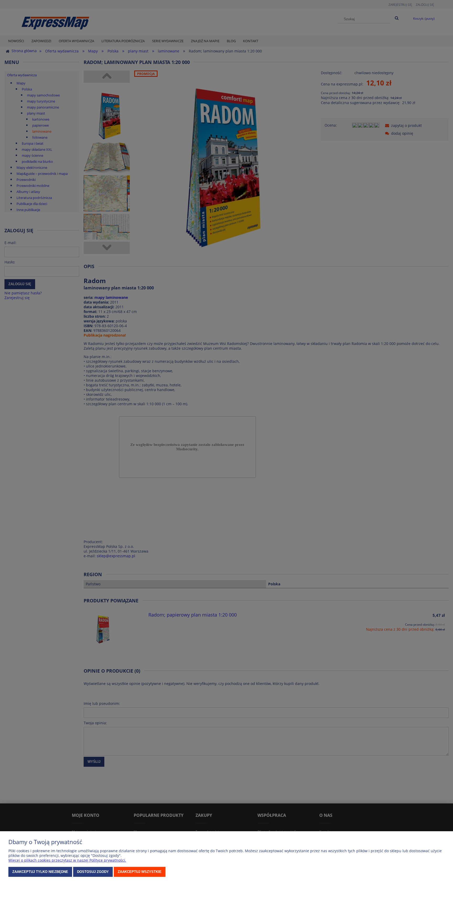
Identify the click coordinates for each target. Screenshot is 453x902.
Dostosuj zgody (93, 872)
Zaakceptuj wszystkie (139, 872)
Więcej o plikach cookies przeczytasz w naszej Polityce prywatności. (67, 860)
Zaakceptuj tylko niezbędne (40, 872)
